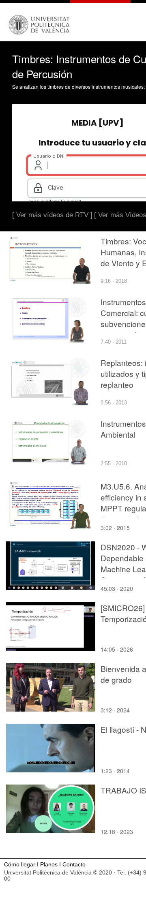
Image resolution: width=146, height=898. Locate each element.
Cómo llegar (19, 865)
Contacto (74, 865)
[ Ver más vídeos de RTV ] (52, 215)
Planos (49, 865)
